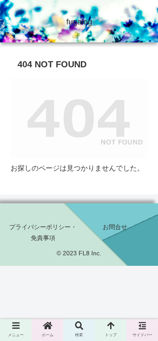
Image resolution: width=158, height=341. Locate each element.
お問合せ (115, 226)
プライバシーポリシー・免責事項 (43, 232)
